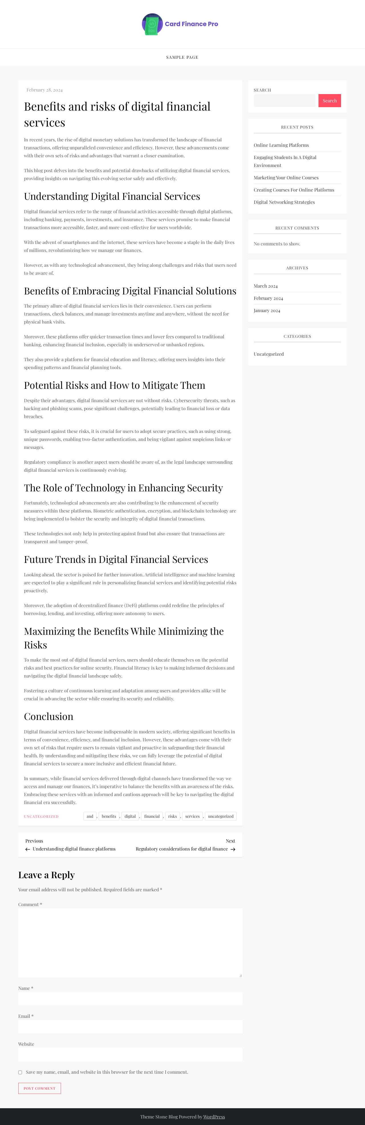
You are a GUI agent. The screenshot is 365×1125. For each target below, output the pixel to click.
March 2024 (266, 286)
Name (25, 988)
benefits (109, 816)
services (192, 816)
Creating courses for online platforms (294, 190)
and (90, 816)
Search (262, 90)
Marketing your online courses (286, 177)
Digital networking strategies (284, 202)
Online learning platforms (281, 145)
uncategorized (221, 816)
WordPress (214, 1117)
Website (26, 1044)
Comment (30, 904)
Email (26, 1016)
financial (152, 816)
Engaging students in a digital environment (285, 161)
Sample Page (182, 57)
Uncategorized (41, 816)
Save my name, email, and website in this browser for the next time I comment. (107, 1072)
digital (130, 816)
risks (172, 816)
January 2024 (267, 310)
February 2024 (268, 298)
